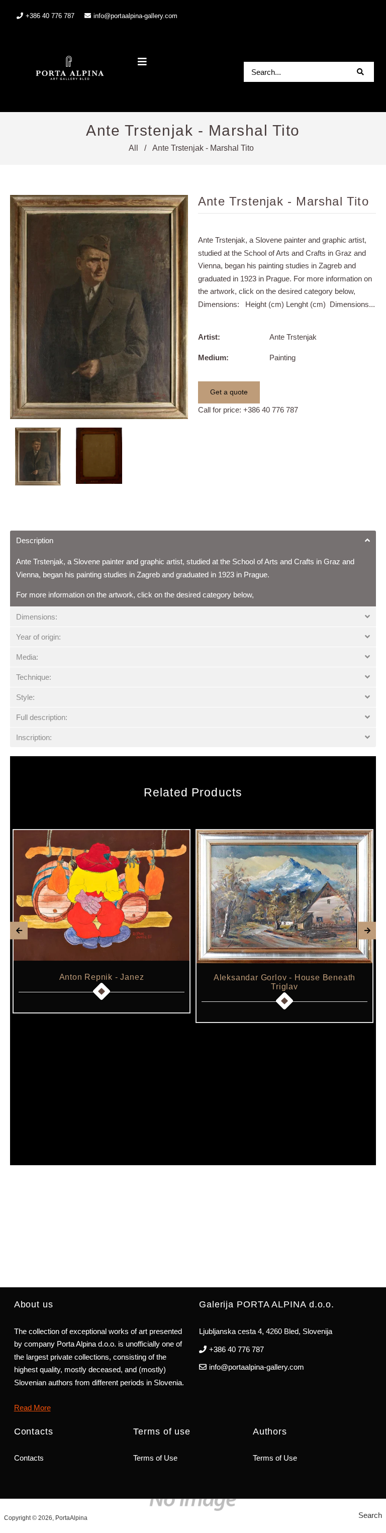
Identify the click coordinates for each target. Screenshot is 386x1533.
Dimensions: (36, 617)
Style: (25, 697)
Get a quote (229, 392)
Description (34, 540)
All (133, 148)
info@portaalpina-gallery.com (135, 16)
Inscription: (34, 737)
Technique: (33, 677)
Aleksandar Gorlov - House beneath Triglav (284, 982)
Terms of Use (155, 1458)
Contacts (29, 1458)
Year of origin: (38, 637)
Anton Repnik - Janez (101, 977)
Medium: (213, 357)
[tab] (193, 540)
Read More (32, 1407)
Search (370, 1515)
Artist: (209, 337)
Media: (27, 657)
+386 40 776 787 (270, 409)
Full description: (41, 717)
